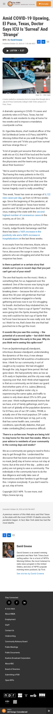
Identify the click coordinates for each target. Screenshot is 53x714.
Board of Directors (12, 669)
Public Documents (12, 653)
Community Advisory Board (16, 642)
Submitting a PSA (12, 675)
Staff (7, 625)
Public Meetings (11, 647)
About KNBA (10, 614)
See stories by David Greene (30, 573)
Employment (10, 619)
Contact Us (9, 630)
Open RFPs (9, 680)
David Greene (16, 40)
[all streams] (49, 711)
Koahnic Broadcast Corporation (17, 658)
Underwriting (10, 636)
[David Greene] (8, 550)
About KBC (9, 664)
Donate (44, 4)
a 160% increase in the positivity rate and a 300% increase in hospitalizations (22, 235)
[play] (4, 711)
